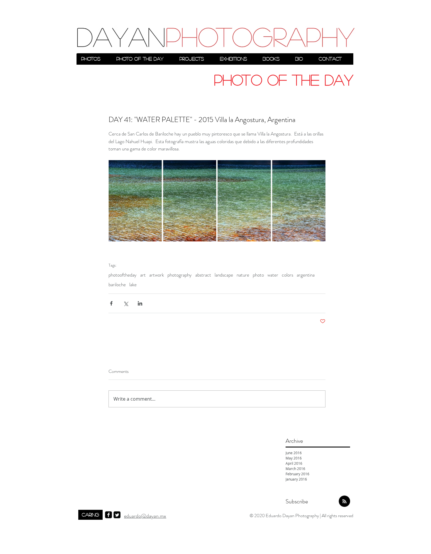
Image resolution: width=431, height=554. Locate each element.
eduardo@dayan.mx (145, 516)
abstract (203, 275)
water (272, 275)
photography (179, 275)
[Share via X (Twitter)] (125, 303)
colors (287, 275)
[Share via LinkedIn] (140, 303)
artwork (156, 275)
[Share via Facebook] (111, 303)
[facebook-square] (108, 514)
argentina (306, 275)
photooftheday (122, 275)
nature (243, 275)
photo (258, 275)
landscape (224, 275)
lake (133, 285)
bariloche (117, 285)
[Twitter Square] (117, 514)
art (143, 275)
